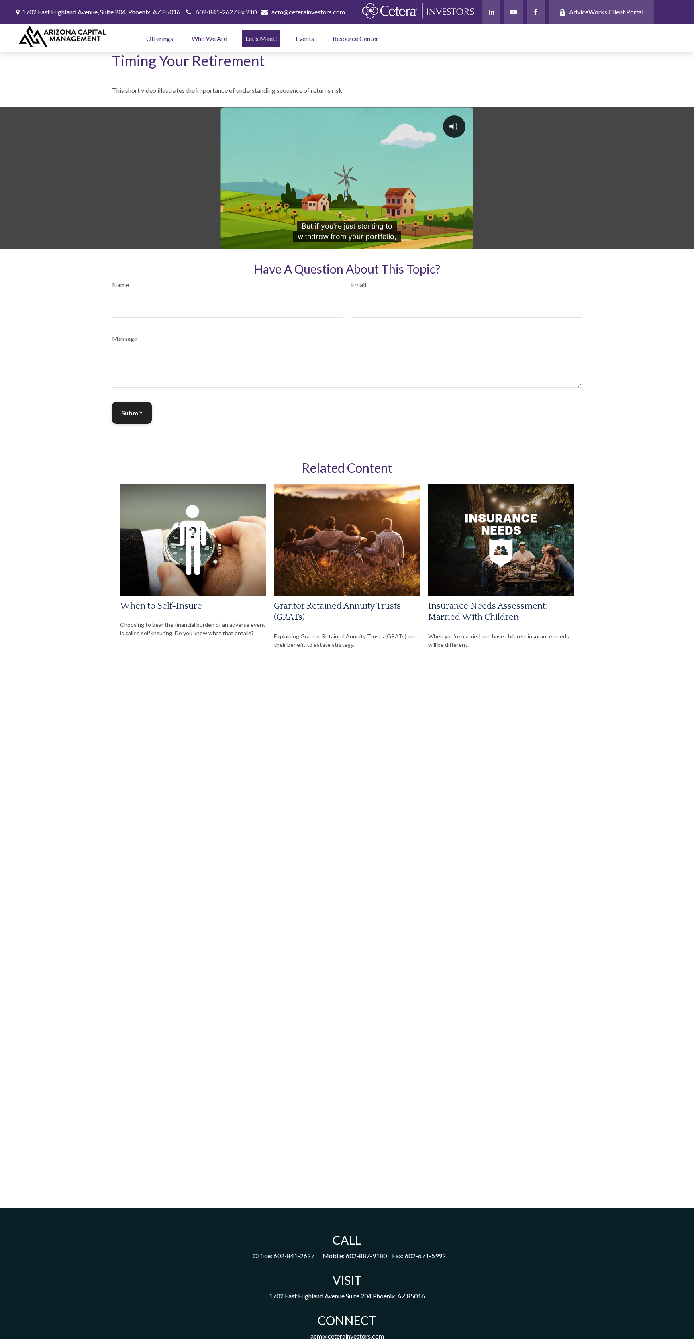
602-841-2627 (294, 1255)
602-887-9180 (366, 1255)
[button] (159, 38)
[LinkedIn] (491, 12)
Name (120, 284)
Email (358, 284)
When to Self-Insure (161, 606)
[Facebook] (536, 12)
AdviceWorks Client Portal (606, 12)
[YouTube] (513, 12)
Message (124, 338)
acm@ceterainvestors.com (308, 12)
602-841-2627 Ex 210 (226, 12)
